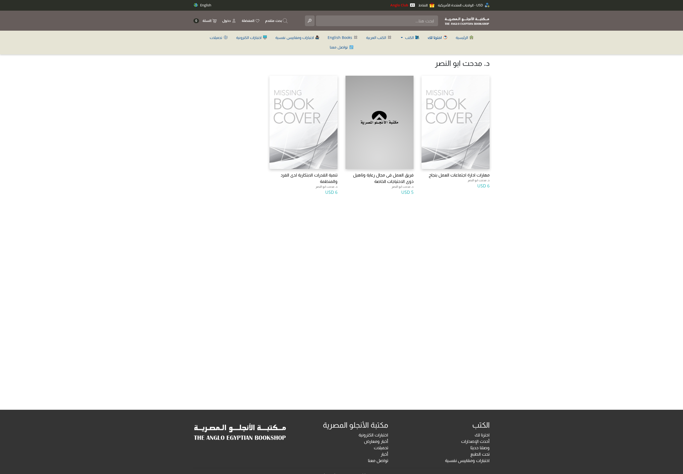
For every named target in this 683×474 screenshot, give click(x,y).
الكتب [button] (409, 37)
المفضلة (248, 20)
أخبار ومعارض (376, 441)
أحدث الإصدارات (475, 441)
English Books (340, 37)
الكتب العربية (376, 37)
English (205, 5)
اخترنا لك (482, 435)
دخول (227, 20)
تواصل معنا (339, 47)
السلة (203, 20)
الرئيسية (462, 37)
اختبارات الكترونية (249, 37)
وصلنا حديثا (480, 448)
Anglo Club (399, 5)
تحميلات (216, 37)
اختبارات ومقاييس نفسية (295, 37)
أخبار (384, 454)
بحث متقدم (274, 20)
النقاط (423, 5)
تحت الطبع (480, 454)
